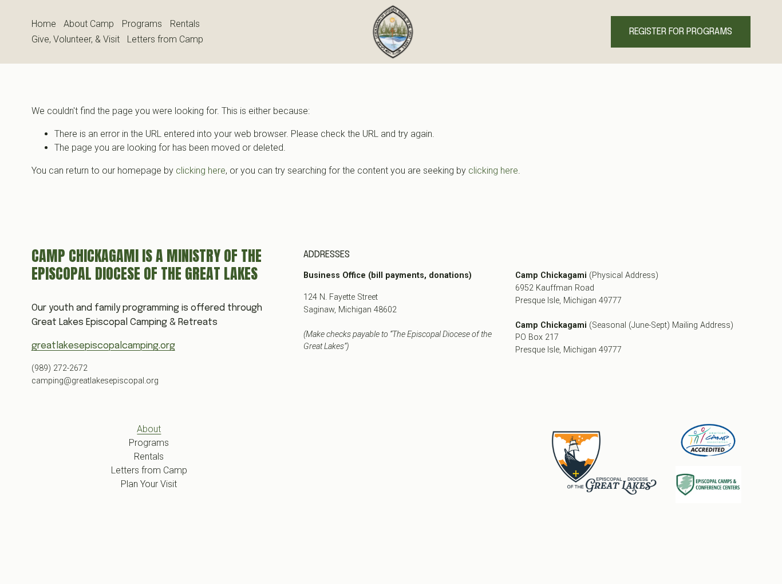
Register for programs (680, 32)
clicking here (201, 170)
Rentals (185, 23)
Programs (142, 23)
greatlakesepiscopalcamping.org (103, 346)
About (149, 429)
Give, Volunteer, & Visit (75, 39)
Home (43, 23)
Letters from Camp (165, 39)
